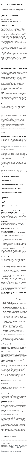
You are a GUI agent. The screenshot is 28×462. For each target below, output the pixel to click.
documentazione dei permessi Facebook (10, 146)
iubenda (21, 446)
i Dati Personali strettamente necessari (18, 447)
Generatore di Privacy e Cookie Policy (20, 445)
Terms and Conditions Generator (16, 451)
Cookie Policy (21, 224)
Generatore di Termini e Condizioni (14, 446)
